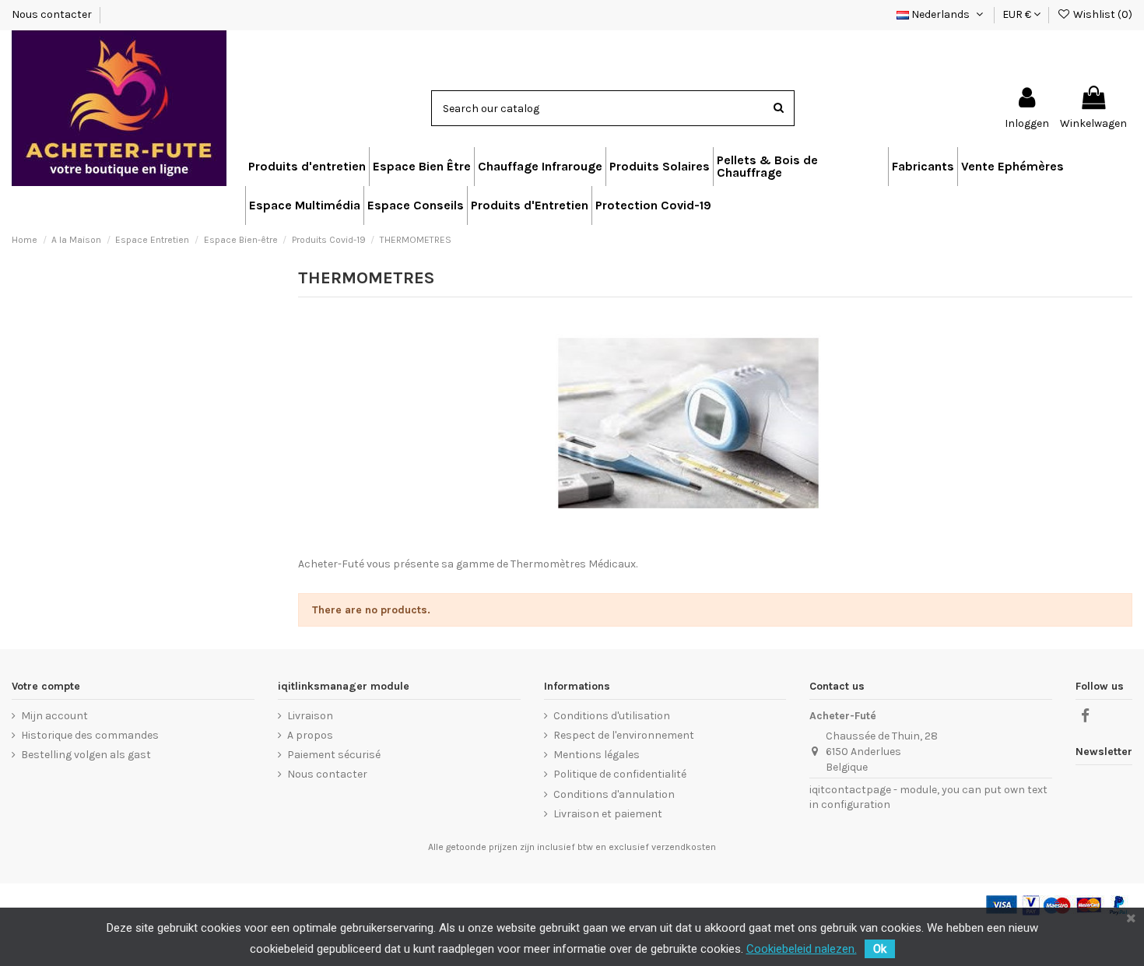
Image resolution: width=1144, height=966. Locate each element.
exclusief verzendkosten (662, 846)
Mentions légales (596, 754)
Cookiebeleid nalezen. (801, 949)
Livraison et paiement (607, 813)
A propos (310, 735)
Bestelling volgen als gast (86, 754)
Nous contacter (53, 14)
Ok (879, 949)
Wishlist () (1101, 14)
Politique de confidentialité (619, 774)
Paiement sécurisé (334, 754)
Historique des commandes (90, 735)
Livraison (310, 715)
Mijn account (54, 715)
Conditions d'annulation (614, 794)
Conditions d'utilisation (611, 715)
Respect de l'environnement (623, 735)
